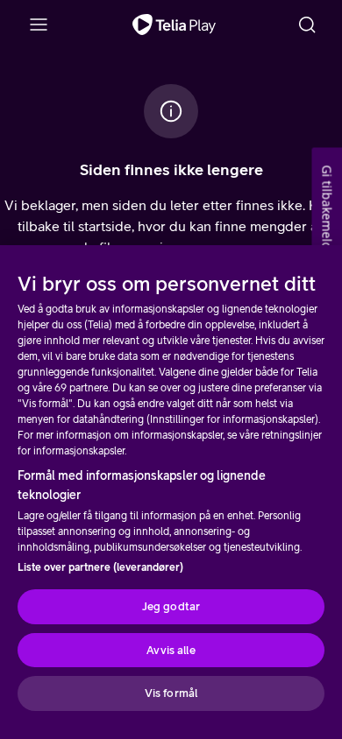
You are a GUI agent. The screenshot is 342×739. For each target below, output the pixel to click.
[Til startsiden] (174, 24)
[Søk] (307, 25)
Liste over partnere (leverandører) (100, 567)
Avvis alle (170, 650)
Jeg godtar (171, 606)
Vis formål (171, 693)
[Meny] (38, 24)
